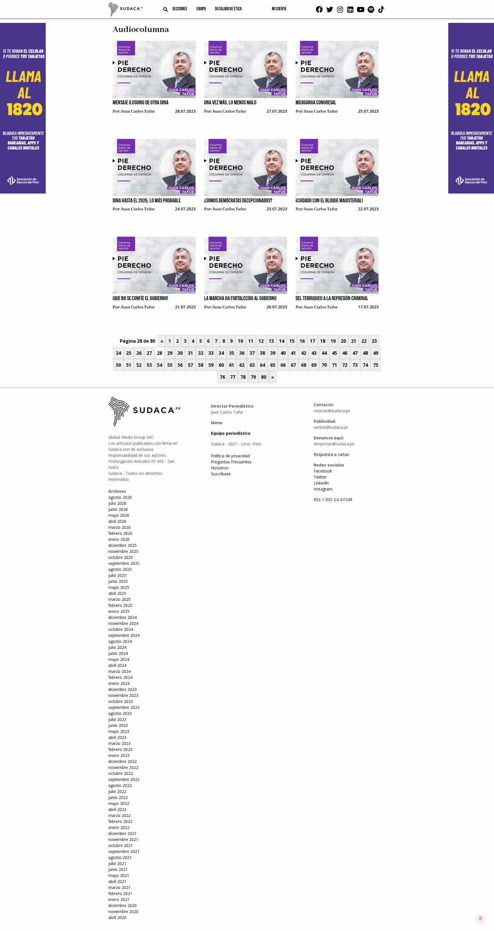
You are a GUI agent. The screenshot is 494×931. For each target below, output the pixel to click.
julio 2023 (117, 719)
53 (149, 365)
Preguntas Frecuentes (231, 461)
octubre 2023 (120, 701)
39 (272, 353)
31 (190, 353)
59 (211, 365)
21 (353, 341)
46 (344, 353)
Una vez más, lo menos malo (230, 103)
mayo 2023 (118, 731)
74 (365, 365)
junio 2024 (118, 653)
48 (365, 353)
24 (118, 353)
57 (190, 365)
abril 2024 (117, 665)
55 (169, 365)
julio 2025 (117, 575)
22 (363, 341)
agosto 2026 (120, 497)
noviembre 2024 (123, 623)
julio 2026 (117, 503)
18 (322, 341)
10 (240, 341)
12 (261, 341)
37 (252, 353)
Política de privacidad (230, 455)
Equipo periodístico (230, 433)
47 (355, 353)
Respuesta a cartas (331, 454)
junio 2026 (118, 509)
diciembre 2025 (122, 545)
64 (262, 365)
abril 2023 (117, 737)
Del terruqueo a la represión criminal (332, 299)
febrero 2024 (120, 677)
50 (118, 365)
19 (333, 341)
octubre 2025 (120, 557)
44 (324, 353)
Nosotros (220, 468)
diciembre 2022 (122, 761)
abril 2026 (117, 521)
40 (283, 353)
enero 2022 (119, 827)
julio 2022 (117, 791)
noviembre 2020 (123, 911)
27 (149, 353)
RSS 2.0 (332, 499)
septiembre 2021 (124, 851)
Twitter (320, 477)
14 (281, 341)
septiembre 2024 (124, 635)
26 (139, 353)
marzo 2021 (119, 887)
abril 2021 (117, 881)
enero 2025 (119, 611)
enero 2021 (119, 899)
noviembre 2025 (123, 551)
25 (128, 353)
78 (243, 377)
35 (231, 353)
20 (343, 341)
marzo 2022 (119, 815)
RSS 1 (319, 499)
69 (313, 365)
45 (334, 353)
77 (232, 377)
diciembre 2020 (122, 905)
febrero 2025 (120, 605)
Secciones (179, 9)
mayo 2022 (118, 803)
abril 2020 (117, 917)
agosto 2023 (120, 713)
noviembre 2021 (123, 839)
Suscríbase (221, 474)
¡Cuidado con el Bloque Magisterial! (329, 201)
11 (250, 341)
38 (262, 353)
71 (334, 365)
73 (355, 365)
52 (139, 365)
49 (375, 353)
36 (241, 353)
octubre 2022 (120, 773)
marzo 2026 (119, 527)
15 (291, 341)
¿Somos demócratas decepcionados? (238, 201)
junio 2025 (118, 581)
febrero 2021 (120, 893)
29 (169, 353)
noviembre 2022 (123, 767)
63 (252, 365)
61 (231, 365)
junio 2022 (118, 797)
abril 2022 (117, 809)
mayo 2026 (118, 515)
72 (344, 365)
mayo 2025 (118, 587)
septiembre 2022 (124, 779)
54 (159, 365)
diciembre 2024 (122, 617)
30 (180, 353)
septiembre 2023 (124, 707)
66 (283, 365)
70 (324, 365)
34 (221, 353)
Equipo (201, 9)
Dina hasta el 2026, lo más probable (147, 201)
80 (263, 377)
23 (374, 341)
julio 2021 (117, 863)
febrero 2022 (120, 821)
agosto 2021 (120, 857)
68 (303, 365)
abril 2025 (117, 593)
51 (128, 365)
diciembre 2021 (122, 833)
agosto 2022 (120, 785)
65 (272, 365)
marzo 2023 (119, 743)
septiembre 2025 (124, 563)
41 (293, 353)
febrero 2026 (120, 533)
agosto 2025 (120, 569)
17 (312, 341)
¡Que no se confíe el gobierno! (140, 299)
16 (302, 341)
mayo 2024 (118, 659)
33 (211, 353)
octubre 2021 (120, 845)
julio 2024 (117, 647)
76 (222, 377)
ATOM (346, 499)
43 (313, 353)
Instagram (323, 489)
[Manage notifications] (480, 918)
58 (200, 365)
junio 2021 (118, 869)
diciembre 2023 (122, 689)
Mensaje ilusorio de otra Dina (140, 103)
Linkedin (321, 483)
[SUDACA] (125, 10)
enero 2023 (119, 755)
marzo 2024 (119, 671)
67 (293, 365)
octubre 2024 (120, 629)
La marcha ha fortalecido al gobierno (240, 299)
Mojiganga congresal (316, 103)
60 (221, 365)
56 (180, 365)
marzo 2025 (119, 599)
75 (375, 365)
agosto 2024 (120, 641)
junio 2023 (118, 725)
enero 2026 (119, 539)
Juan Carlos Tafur (138, 111)
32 (200, 353)
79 (253, 377)
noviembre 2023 (123, 695)
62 (241, 365)
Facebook (323, 471)
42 (303, 353)
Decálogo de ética (228, 9)
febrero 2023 (120, 749)
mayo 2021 (118, 875)
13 (271, 341)
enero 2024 (119, 683)
